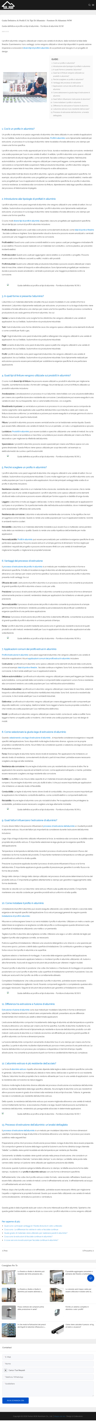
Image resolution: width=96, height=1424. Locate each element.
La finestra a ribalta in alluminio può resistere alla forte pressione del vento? (31, 1272)
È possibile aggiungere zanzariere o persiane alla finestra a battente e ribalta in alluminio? (79, 1272)
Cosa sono (31, 1229)
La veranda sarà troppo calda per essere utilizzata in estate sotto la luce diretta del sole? (78, 1290)
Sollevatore (78, 1416)
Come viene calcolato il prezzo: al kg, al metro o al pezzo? (80, 1325)
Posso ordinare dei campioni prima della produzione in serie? (31, 1308)
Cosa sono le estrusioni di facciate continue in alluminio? (28, 1236)
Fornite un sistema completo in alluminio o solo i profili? (77, 1308)
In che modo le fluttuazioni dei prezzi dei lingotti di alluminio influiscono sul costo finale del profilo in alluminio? (32, 1325)
